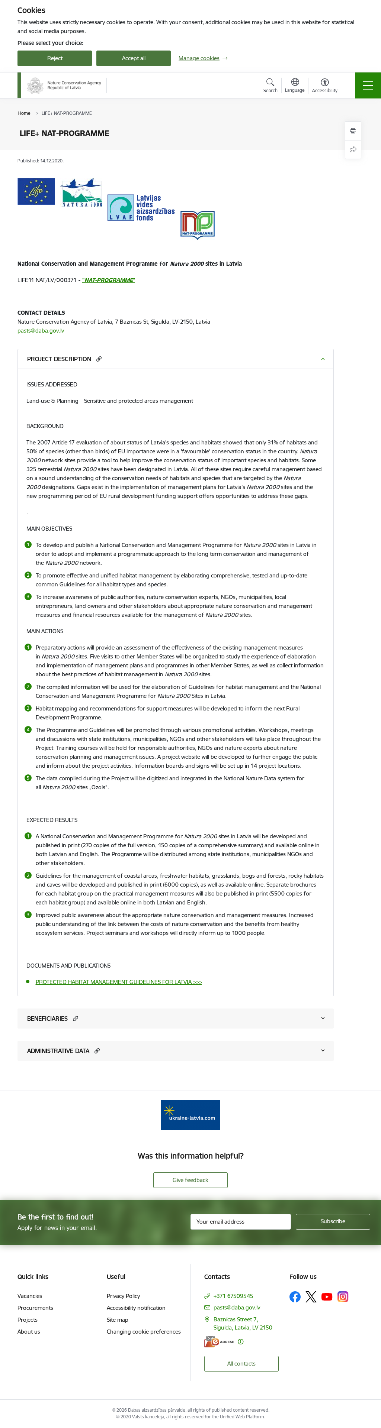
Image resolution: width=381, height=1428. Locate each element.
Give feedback (190, 1179)
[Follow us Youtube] (327, 1296)
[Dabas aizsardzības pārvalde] (64, 85)
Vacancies (29, 1295)
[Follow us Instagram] (343, 1296)
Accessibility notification (136, 1307)
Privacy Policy (123, 1295)
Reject (55, 58)
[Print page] (353, 131)
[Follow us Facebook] (295, 1296)
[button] (98, 358)
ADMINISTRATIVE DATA (58, 1051)
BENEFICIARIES (47, 1018)
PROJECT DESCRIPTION (59, 359)
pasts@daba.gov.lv (40, 330)
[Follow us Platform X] (311, 1296)
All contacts (241, 1363)
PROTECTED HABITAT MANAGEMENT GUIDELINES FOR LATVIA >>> (119, 981)
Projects (27, 1319)
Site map (117, 1319)
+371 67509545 (233, 1295)
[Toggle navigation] (368, 85)
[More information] (240, 1341)
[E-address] (219, 1341)
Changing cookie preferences (144, 1331)
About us (28, 1331)
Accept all (133, 58)
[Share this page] (353, 149)
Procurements (35, 1307)
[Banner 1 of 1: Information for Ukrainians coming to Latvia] (190, 1114)
